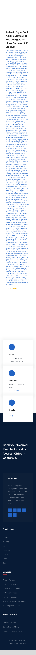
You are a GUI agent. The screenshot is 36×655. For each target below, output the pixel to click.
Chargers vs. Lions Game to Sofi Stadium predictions (16, 187)
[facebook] (10, 510)
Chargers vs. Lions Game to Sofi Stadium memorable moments (16, 155)
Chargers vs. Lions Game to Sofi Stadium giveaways (17, 93)
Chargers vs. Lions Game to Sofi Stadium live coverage (16, 124)
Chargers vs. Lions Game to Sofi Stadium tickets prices (17, 250)
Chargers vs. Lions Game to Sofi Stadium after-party (17, 55)
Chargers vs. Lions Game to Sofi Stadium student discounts (16, 214)
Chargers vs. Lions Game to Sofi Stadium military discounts (17, 162)
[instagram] (19, 510)
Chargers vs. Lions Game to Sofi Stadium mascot (16, 153)
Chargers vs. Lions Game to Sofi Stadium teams (16, 220)
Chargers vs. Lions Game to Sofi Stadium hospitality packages (17, 108)
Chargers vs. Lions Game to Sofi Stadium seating (16, 202)
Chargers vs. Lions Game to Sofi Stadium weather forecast (16, 277)
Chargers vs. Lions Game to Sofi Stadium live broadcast (16, 117)
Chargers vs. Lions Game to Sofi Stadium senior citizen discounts (17, 204)
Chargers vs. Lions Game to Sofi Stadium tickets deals (17, 236)
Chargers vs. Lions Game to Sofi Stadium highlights (17, 102)
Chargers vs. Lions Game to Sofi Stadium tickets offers (16, 243)
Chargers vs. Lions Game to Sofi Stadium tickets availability (16, 230)
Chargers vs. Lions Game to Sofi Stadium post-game (17, 177)
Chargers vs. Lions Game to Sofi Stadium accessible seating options (17, 52)
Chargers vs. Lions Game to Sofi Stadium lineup (17, 114)
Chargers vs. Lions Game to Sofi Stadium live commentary (17, 121)
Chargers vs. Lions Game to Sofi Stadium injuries (17, 112)
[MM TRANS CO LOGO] (10, 2)
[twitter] (15, 510)
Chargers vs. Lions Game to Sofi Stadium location (16, 149)
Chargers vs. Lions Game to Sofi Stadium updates (17, 267)
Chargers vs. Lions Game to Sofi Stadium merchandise (16, 159)
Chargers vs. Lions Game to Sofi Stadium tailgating (16, 218)
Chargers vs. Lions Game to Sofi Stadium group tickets (16, 96)
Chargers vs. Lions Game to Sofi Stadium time (17, 258)
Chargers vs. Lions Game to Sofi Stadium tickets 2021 (17, 226)
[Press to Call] (30, 4)
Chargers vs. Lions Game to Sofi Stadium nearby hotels (16, 166)
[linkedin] (15, 515)
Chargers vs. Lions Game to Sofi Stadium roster (17, 195)
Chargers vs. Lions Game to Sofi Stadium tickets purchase (17, 252)
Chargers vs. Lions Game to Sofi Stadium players (17, 174)
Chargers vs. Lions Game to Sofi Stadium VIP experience (16, 273)
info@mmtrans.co (15, 416)
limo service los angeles (15, 281)
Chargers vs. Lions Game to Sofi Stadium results (17, 192)
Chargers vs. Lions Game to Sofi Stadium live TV (17, 140)
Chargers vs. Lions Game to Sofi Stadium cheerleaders (16, 67)
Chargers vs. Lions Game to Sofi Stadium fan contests (16, 83)
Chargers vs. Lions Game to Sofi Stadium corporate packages (17, 70)
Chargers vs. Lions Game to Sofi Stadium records (17, 190)
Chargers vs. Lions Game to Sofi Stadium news (16, 169)
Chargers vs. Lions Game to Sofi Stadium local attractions (16, 146)
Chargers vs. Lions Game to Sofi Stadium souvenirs (16, 208)
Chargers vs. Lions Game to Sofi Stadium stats (16, 211)
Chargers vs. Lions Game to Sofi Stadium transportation (16, 264)
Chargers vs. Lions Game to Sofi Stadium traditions (16, 261)
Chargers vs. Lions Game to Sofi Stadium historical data (16, 105)
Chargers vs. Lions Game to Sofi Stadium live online (16, 127)
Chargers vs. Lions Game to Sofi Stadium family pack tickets (17, 79)
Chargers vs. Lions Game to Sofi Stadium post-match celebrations (17, 181)
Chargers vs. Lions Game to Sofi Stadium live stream (16, 133)
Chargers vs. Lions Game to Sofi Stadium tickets (16, 223)
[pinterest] (24, 510)
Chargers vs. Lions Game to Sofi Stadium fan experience (15, 86)
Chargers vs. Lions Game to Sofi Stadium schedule (16, 198)
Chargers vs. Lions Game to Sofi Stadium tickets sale (16, 256)
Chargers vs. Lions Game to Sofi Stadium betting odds (16, 61)
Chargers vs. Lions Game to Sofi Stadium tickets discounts (16, 240)
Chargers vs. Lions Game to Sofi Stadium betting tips (17, 64)
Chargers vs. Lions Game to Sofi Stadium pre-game (16, 183)
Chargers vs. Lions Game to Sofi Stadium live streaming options (17, 137)
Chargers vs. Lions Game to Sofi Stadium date (17, 73)
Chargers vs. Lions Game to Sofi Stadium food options (16, 90)
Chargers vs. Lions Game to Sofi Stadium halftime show (17, 99)
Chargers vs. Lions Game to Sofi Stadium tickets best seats (17, 233)
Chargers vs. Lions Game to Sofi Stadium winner (17, 280)
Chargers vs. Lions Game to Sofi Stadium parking (16, 171)
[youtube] (10, 515)
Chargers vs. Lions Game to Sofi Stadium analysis (16, 58)
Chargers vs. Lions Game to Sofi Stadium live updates (17, 142)
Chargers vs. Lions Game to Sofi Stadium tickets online (17, 246)
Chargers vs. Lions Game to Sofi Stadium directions (16, 76)
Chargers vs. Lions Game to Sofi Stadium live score (16, 131)
